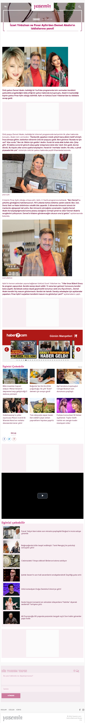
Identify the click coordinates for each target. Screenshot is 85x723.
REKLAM (4, 710)
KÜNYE (18, 710)
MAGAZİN (36, 19)
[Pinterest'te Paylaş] (14, 439)
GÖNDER (11, 695)
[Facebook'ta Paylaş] (4, 439)
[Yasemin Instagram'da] (83, 710)
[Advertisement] (42, 312)
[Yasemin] (42, 7)
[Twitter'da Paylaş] (9, 439)
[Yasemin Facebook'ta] (79, 710)
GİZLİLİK (11, 710)
